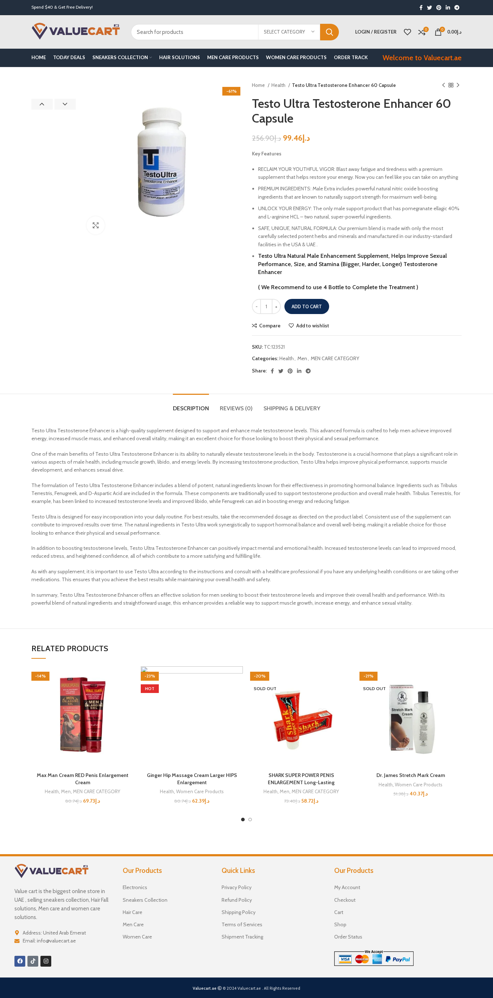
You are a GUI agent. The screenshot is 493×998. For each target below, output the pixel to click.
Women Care (137, 936)
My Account (347, 887)
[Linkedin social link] (448, 7)
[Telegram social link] (457, 7)
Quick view (128, 710)
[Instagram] (45, 961)
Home (259, 85)
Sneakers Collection (145, 900)
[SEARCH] (329, 32)
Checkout (344, 900)
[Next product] (458, 85)
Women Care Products (200, 791)
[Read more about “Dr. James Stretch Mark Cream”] (456, 694)
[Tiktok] (32, 961)
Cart (338, 912)
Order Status (348, 936)
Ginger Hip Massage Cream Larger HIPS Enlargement (192, 779)
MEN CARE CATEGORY (335, 358)
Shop (340, 924)
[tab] (191, 405)
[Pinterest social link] (439, 7)
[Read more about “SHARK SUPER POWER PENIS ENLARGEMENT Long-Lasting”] (347, 694)
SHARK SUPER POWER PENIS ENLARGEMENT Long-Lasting (301, 779)
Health (279, 85)
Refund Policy (237, 900)
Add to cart (307, 306)
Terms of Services (242, 924)
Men (302, 358)
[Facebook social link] (421, 7)
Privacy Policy (237, 887)
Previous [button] (42, 104)
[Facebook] (19, 961)
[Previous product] (443, 85)
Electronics (135, 887)
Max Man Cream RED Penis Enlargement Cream (82, 779)
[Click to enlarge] (96, 225)
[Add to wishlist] (128, 678)
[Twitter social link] (429, 7)
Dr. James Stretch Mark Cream (410, 775)
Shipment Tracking (242, 936)
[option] (53, 82)
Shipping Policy (239, 912)
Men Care (133, 924)
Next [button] (65, 104)
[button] (128, 694)
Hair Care (132, 912)
